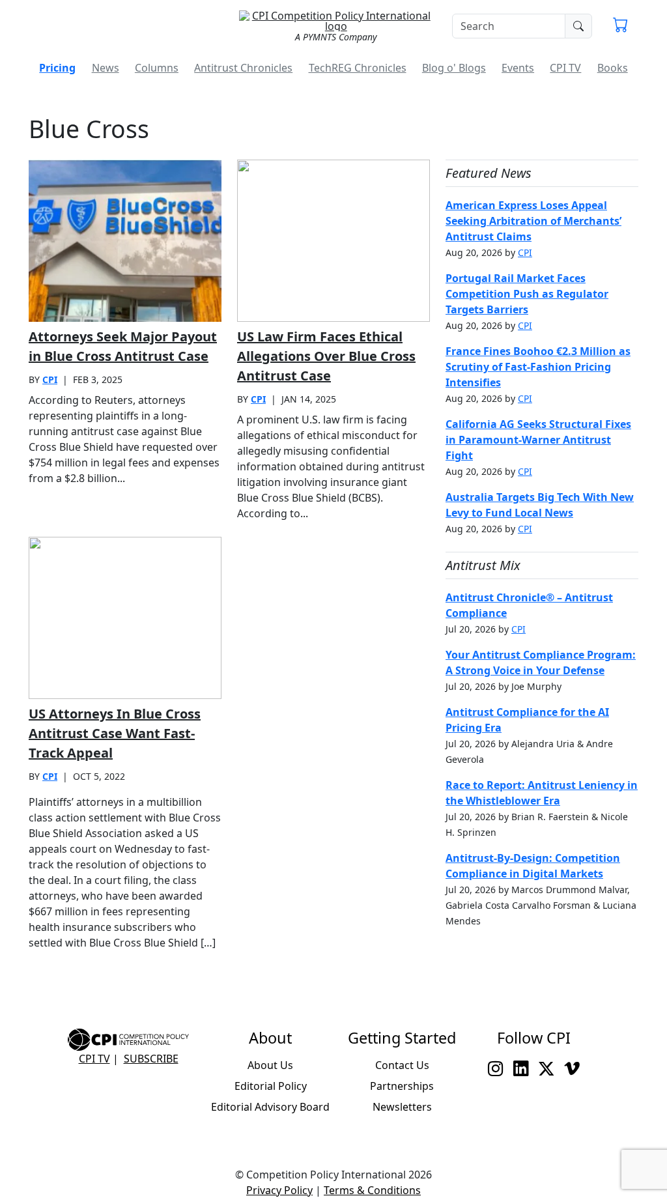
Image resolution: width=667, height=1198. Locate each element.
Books (612, 68)
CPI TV (565, 68)
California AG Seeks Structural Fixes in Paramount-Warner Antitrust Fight (538, 440)
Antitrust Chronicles (243, 68)
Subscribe (151, 1058)
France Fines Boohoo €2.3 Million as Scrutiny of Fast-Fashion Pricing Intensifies (538, 367)
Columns (156, 68)
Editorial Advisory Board (270, 1107)
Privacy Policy (279, 1190)
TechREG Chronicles (357, 68)
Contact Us (402, 1065)
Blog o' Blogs (454, 68)
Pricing (57, 68)
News (105, 68)
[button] (620, 26)
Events (518, 68)
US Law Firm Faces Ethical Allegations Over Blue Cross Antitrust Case (326, 356)
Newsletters (402, 1107)
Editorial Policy (270, 1086)
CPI (49, 379)
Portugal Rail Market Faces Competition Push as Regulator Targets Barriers (527, 294)
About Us (270, 1065)
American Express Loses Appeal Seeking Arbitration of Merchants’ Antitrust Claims (533, 221)
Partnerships (402, 1086)
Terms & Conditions (372, 1190)
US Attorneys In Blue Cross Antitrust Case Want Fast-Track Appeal (115, 733)
